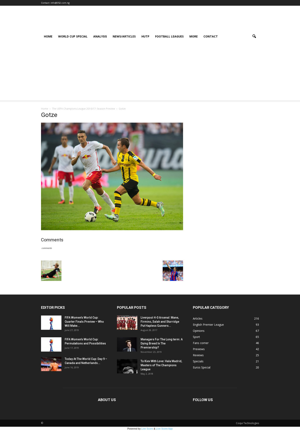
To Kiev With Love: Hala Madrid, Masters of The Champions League (161, 365)
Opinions (198, 331)
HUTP (145, 36)
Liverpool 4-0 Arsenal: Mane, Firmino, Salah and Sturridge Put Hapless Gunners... (160, 321)
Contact (210, 36)
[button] (254, 36)
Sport (196, 337)
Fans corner (201, 343)
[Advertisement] (150, 71)
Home (48, 36)
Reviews (198, 355)
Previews (199, 349)
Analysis (100, 36)
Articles (197, 318)
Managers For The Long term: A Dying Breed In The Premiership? (162, 343)
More (193, 36)
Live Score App (164, 428)
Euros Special (201, 367)
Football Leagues (169, 36)
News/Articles (124, 36)
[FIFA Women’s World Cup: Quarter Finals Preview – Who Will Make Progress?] (51, 323)
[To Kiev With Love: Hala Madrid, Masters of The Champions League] (127, 366)
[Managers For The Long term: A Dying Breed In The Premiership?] (127, 344)
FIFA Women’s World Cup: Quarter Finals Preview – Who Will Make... (84, 321)
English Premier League (208, 325)
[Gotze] (112, 229)
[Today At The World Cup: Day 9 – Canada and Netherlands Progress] (51, 364)
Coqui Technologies (247, 423)
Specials (198, 361)
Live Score (147, 428)
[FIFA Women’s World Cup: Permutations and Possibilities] (51, 344)
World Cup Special (73, 36)
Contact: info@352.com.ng (55, 2)
